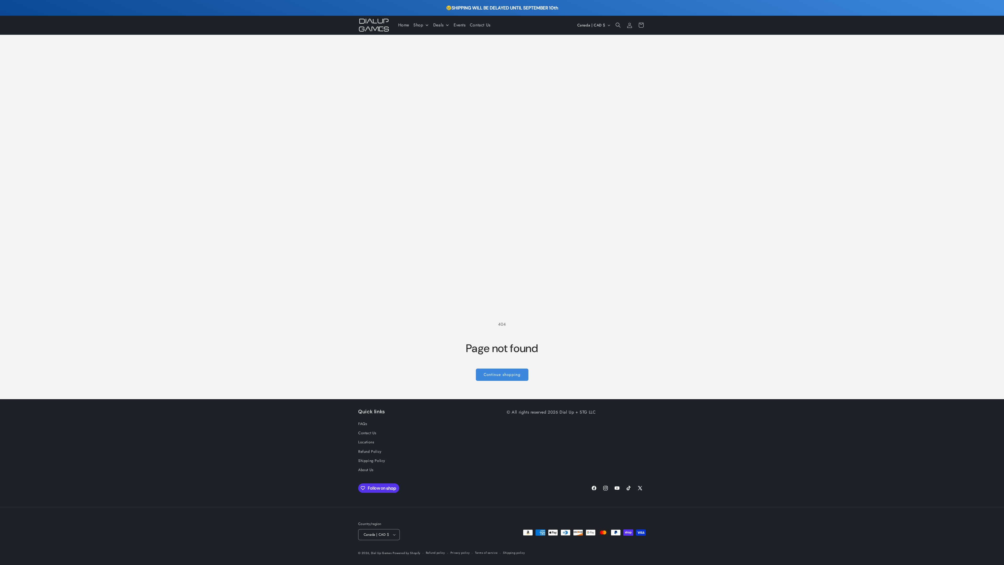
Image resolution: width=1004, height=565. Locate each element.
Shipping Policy (371, 460)
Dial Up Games (381, 553)
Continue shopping (502, 374)
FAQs (362, 423)
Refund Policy (369, 451)
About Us (366, 469)
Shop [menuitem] (418, 25)
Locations (366, 442)
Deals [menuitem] (438, 25)
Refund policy (435, 553)
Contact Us (367, 433)
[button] (618, 25)
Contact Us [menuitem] (480, 25)
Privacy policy (460, 553)
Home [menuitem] (403, 25)
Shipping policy (514, 553)
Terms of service (486, 553)
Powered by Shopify (406, 553)
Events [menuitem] (460, 25)
